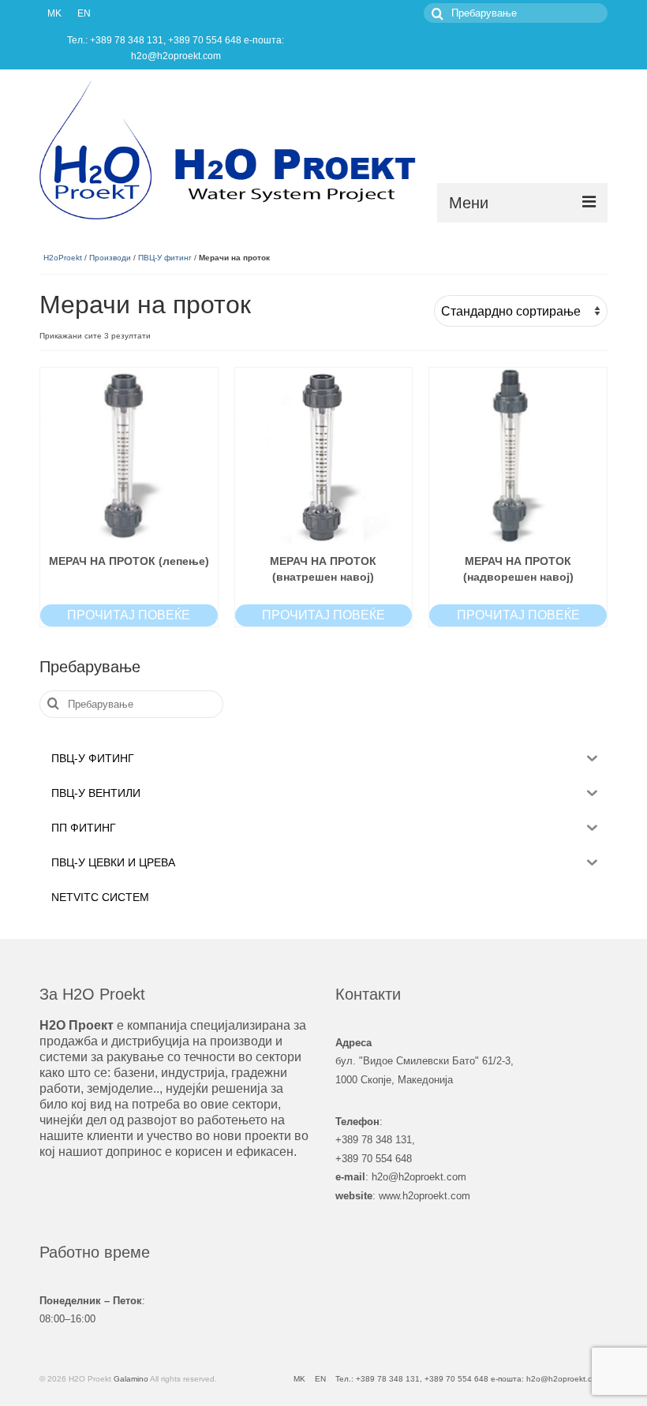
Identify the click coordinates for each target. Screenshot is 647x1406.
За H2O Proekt (92, 994)
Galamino (131, 1378)
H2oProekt (62, 257)
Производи (110, 257)
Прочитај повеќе (128, 615)
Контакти (368, 994)
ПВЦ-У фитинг (165, 257)
